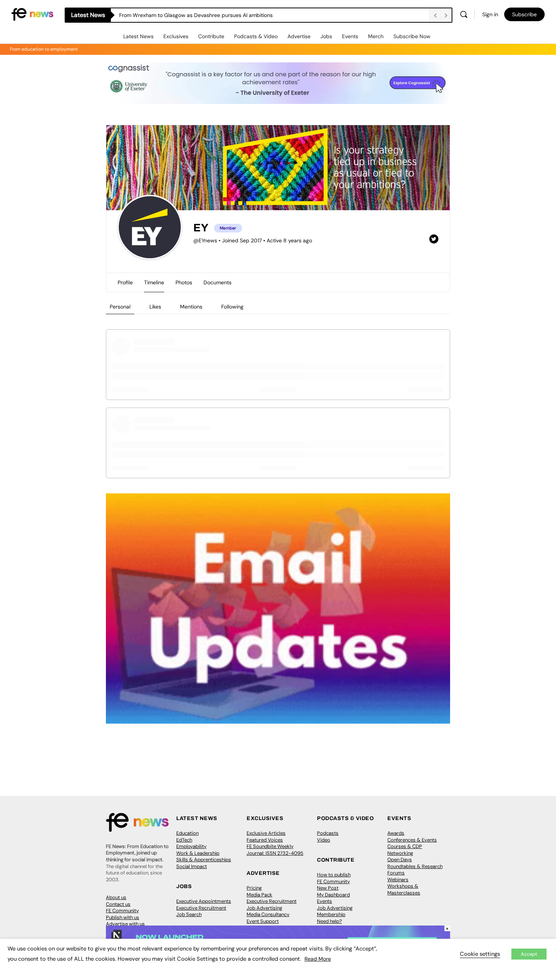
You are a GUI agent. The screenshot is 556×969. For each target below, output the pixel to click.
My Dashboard (333, 894)
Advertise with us (125, 924)
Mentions (191, 306)
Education (187, 833)
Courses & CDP (404, 846)
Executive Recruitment (201, 908)
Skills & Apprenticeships (203, 859)
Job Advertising (264, 908)
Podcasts (328, 833)
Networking (400, 853)
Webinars (397, 879)
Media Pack (259, 894)
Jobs (326, 36)
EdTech (184, 840)
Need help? (329, 921)
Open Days (399, 859)
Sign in (490, 14)
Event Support (263, 921)
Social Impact (191, 866)
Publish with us (122, 917)
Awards (395, 833)
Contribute (211, 36)
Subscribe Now (411, 36)
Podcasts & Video (256, 36)
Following (232, 306)
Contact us (118, 904)
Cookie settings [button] (480, 954)
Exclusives (175, 36)
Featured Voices (265, 840)
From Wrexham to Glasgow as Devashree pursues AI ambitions (196, 15)
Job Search (189, 914)
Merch (376, 36)
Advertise (299, 36)
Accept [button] (529, 954)
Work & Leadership (197, 853)
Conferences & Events (412, 840)
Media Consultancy (268, 914)
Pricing (254, 888)
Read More (317, 958)
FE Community (122, 910)
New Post (328, 888)
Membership (331, 914)
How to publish (334, 874)
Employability (191, 846)
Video (323, 840)
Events (350, 36)
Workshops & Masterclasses (403, 889)
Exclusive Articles (266, 833)
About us (116, 897)
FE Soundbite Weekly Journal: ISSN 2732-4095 (275, 849)
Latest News (138, 36)
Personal (120, 306)
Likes (155, 306)
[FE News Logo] (32, 14)
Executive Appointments (203, 901)
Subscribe (524, 14)
